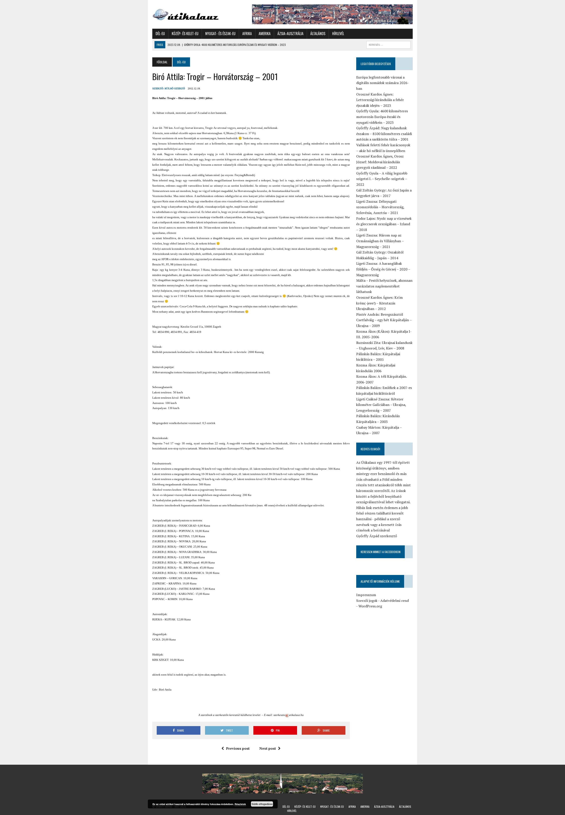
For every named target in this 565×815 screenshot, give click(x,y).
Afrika (247, 33)
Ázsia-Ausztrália (290, 33)
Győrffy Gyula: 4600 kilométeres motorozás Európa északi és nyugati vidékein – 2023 (382, 117)
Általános (317, 33)
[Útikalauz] (193, 13)
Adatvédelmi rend (394, 600)
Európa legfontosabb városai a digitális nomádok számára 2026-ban (382, 83)
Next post (267, 748)
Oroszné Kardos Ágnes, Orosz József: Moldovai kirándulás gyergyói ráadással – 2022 (380, 162)
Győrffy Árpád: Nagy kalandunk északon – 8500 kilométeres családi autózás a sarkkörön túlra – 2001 (384, 134)
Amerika (265, 33)
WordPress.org (370, 606)
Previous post (238, 748)
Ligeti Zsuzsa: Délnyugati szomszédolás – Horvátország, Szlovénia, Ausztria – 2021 (380, 207)
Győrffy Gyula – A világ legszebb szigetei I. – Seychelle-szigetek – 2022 (381, 179)
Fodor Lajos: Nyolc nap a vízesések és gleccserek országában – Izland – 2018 (384, 224)
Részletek (240, 804)
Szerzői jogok (366, 600)
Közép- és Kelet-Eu (185, 33)
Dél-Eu (160, 33)
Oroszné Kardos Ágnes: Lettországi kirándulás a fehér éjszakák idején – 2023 (380, 100)
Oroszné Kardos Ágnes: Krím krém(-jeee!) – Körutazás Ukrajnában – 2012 (379, 303)
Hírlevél (338, 33)
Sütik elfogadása (262, 804)
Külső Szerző (175, 88)
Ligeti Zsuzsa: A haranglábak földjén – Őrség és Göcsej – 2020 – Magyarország (383, 269)
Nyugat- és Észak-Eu (220, 33)
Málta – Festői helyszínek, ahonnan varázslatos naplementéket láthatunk (384, 286)
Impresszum (366, 594)
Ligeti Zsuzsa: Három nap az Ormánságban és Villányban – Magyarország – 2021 (380, 241)
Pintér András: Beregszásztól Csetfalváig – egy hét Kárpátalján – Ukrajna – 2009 (384, 320)
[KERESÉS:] (388, 44)
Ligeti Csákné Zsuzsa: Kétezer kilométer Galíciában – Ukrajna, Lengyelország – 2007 (381, 405)
